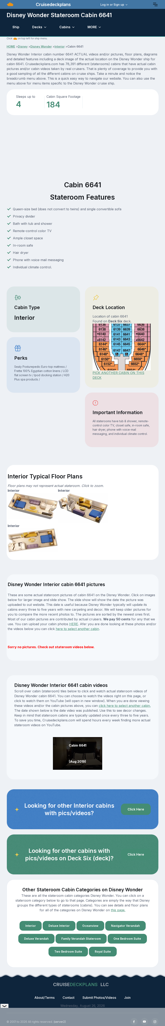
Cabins (64, 27)
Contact (68, 998)
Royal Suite (103, 951)
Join (127, 998)
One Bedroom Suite (127, 938)
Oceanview (90, 925)
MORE (92, 27)
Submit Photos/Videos (99, 998)
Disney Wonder (41, 46)
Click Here (136, 809)
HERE (73, 624)
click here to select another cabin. (125, 706)
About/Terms (44, 998)
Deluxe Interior (59, 925)
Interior (60, 46)
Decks (37, 27)
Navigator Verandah (125, 925)
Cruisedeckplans (53, 4)
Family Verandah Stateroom (81, 938)
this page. (118, 910)
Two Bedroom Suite (68, 951)
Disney (23, 46)
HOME (11, 46)
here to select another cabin (77, 629)
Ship (15, 27)
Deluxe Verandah (36, 938)
